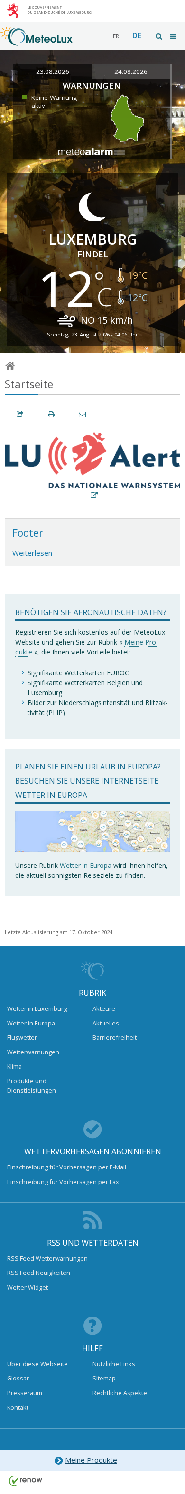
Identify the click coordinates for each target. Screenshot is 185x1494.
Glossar (18, 1378)
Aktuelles (105, 1023)
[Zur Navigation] (173, 36)
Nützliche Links (113, 1364)
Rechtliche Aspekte (119, 1392)
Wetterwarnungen (33, 1052)
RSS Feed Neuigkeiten (38, 1272)
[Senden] (83, 414)
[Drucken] (51, 414)
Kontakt (17, 1407)
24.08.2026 (131, 71)
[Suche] (159, 36)
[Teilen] (20, 414)
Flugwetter (22, 1037)
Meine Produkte (91, 1460)
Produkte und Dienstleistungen (31, 1086)
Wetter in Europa (85, 865)
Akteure (103, 1008)
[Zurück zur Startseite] (36, 41)
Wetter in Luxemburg (37, 1008)
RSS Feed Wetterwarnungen (47, 1258)
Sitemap (104, 1378)
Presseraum (24, 1392)
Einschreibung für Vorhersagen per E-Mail (66, 1167)
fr (116, 36)
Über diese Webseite (37, 1364)
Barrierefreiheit (114, 1037)
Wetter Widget (27, 1287)
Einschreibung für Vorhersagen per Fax (63, 1181)
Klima (14, 1066)
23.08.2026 (52, 71)
